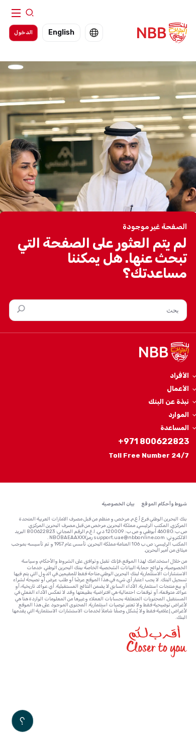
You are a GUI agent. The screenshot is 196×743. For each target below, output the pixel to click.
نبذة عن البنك (168, 401)
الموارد (178, 414)
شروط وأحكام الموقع (164, 503)
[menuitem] (94, 33)
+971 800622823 (153, 441)
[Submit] (18, 310)
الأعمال (178, 388)
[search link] (29, 13)
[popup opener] (22, 720)
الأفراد (179, 375)
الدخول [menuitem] (23, 32)
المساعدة (174, 427)
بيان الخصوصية (118, 503)
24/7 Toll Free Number (149, 455)
